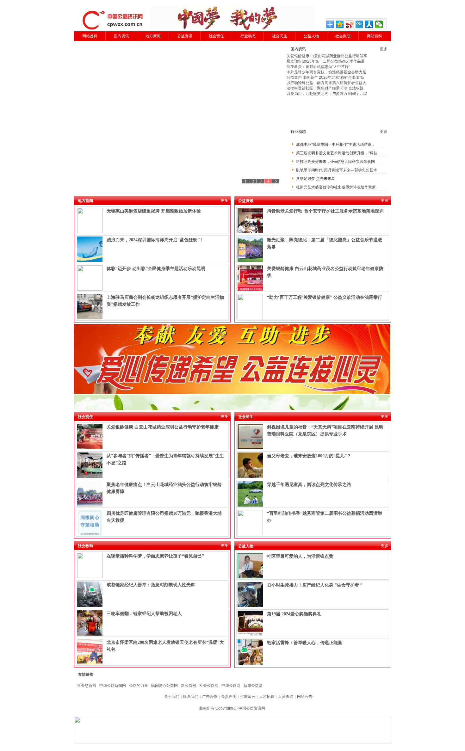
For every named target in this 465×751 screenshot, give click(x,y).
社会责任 (216, 36)
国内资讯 (121, 36)
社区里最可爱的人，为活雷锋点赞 (300, 556)
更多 (384, 49)
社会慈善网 (86, 685)
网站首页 (89, 36)
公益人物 (311, 36)
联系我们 (190, 696)
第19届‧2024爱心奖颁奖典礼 (294, 614)
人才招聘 (266, 696)
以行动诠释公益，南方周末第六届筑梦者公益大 (326, 83)
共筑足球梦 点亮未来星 (315, 178)
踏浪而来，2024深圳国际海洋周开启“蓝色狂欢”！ (155, 239)
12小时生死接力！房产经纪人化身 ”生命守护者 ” (315, 585)
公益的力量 (138, 685)
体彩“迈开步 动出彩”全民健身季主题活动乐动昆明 (156, 268)
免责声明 (228, 696)
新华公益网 (253, 685)
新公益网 (188, 685)
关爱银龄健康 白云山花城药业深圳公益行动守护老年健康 (163, 427)
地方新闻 (153, 36)
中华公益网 (230, 685)
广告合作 (209, 696)
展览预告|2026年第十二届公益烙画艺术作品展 (326, 61)
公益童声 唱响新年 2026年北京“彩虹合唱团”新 (325, 77)
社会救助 (342, 36)
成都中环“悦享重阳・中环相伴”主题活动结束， (335, 144)
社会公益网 (208, 685)
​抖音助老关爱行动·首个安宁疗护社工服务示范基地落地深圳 (325, 211)
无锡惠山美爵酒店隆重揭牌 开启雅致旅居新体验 (154, 211)
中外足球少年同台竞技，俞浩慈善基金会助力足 (326, 72)
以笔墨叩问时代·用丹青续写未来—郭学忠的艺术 (336, 170)
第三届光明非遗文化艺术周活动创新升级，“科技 (336, 153)
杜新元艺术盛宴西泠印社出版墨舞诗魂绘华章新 (336, 187)
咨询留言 (247, 696)
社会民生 (279, 36)
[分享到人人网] (369, 24)
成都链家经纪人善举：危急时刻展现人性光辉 (151, 584)
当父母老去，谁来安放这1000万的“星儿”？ (309, 455)
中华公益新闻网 (112, 685)
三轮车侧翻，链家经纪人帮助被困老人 (144, 613)
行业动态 (248, 36)
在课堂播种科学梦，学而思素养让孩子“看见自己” (155, 556)
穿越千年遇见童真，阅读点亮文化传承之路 (309, 484)
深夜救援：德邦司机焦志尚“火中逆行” (318, 67)
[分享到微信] (379, 24)
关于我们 (171, 696)
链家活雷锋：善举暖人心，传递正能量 (304, 642)
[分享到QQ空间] (340, 24)
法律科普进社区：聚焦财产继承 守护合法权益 (325, 88)
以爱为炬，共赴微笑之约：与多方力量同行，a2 (327, 93)
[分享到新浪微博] (350, 24)
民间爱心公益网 (164, 685)
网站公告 (304, 696)
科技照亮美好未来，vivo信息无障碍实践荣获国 (335, 161)
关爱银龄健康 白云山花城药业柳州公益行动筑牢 (327, 56)
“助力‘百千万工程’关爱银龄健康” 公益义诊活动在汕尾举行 (324, 297)
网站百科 (374, 36)
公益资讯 (184, 36)
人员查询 (285, 696)
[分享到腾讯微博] (359, 24)
